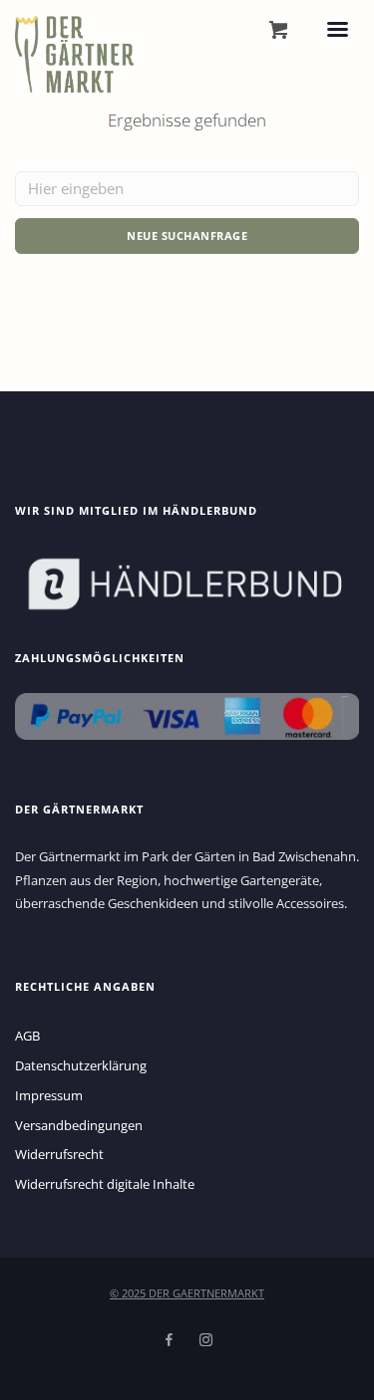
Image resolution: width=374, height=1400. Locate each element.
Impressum (49, 1095)
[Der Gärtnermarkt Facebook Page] (169, 1340)
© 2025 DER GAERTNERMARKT (187, 1292)
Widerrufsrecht (59, 1154)
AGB (27, 1036)
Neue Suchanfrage (187, 235)
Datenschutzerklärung (81, 1065)
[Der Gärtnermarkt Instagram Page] (205, 1340)
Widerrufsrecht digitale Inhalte (104, 1184)
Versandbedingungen (79, 1125)
